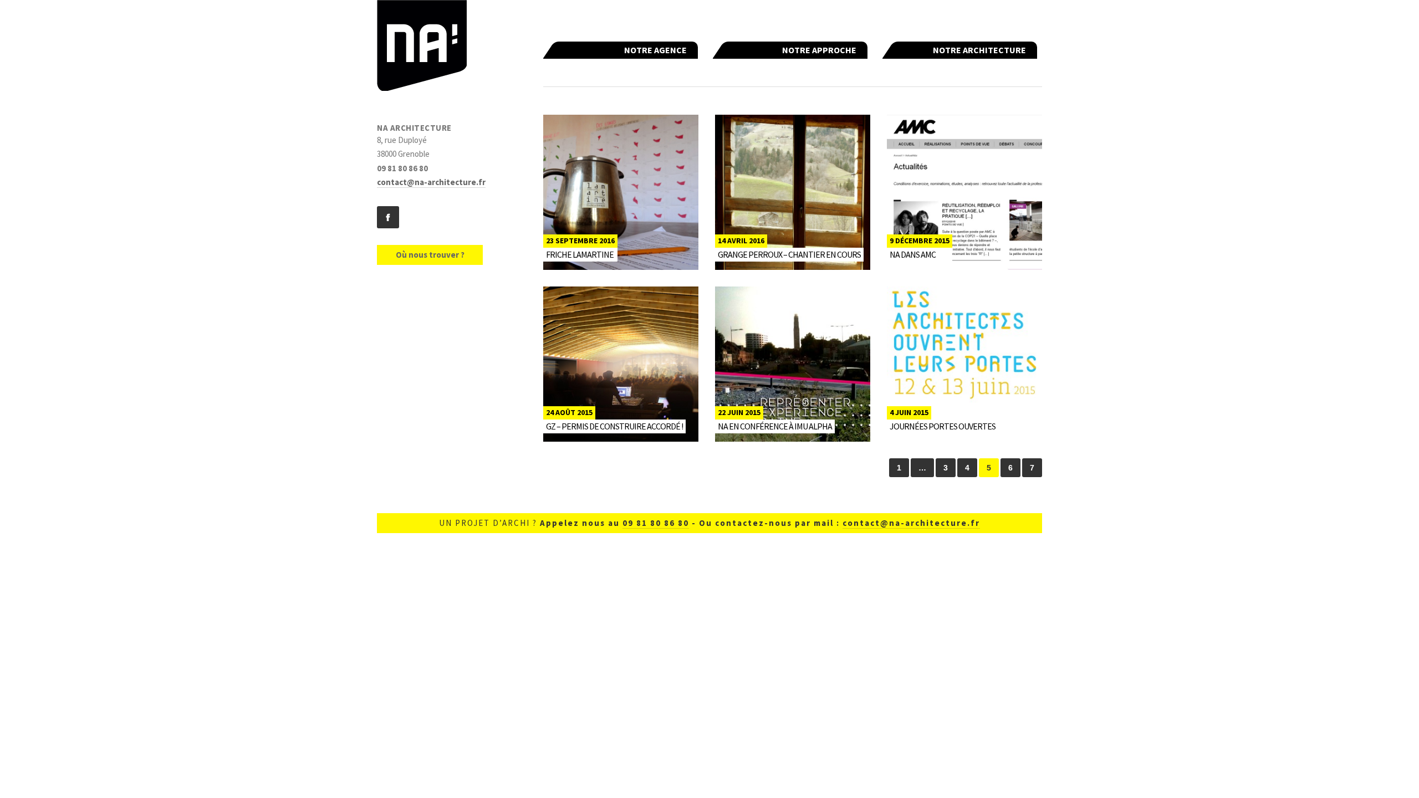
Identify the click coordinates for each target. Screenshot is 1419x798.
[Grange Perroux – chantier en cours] (792, 192)
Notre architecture (979, 49)
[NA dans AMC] (964, 192)
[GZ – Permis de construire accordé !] (620, 364)
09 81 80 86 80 (655, 523)
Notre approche (819, 49)
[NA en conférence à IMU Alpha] (792, 364)
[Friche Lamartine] (620, 192)
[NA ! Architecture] (422, 47)
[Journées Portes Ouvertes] (964, 364)
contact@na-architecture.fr (431, 182)
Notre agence (655, 49)
